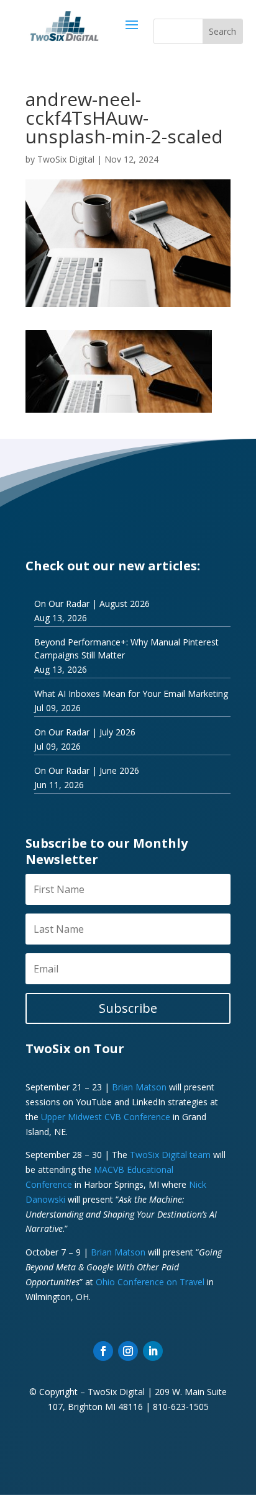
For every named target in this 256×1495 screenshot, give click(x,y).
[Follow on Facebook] (103, 1351)
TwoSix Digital (65, 159)
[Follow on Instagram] (128, 1351)
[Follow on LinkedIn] (153, 1351)
